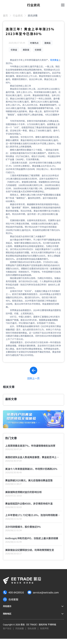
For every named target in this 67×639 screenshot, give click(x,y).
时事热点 (34, 42)
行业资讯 (18, 15)
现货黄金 (54, 59)
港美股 (47, 42)
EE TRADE (32, 624)
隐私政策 (32, 628)
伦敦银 (38, 49)
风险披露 (19, 628)
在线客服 (13, 599)
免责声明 (44, 628)
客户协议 (7, 628)
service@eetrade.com (46, 592)
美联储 (26, 49)
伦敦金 (14, 49)
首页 (5, 15)
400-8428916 (16, 592)
